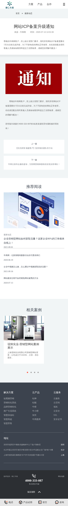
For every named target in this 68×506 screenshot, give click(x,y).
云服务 (57, 398)
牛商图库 (36, 419)
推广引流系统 (10, 411)
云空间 (57, 402)
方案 (30, 4)
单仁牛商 (15, 476)
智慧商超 (8, 419)
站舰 (34, 402)
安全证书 (58, 419)
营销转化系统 (10, 402)
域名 (56, 407)
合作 (49, 4)
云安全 (57, 411)
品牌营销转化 (10, 407)
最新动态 (28, 13)
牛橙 (34, 407)
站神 (34, 398)
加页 (34, 415)
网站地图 (61, 476)
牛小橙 (35, 411)
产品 (39, 4)
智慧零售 (8, 423)
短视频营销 (9, 398)
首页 (18, 13)
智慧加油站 (9, 415)
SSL (55, 415)
